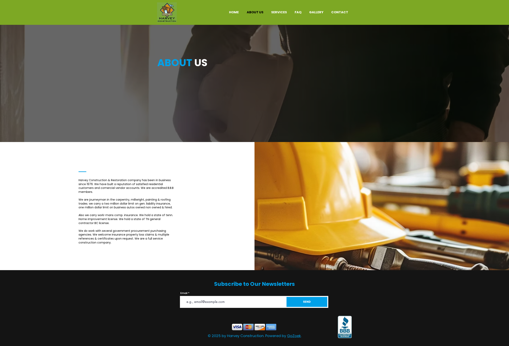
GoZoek (294, 335)
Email (183, 293)
